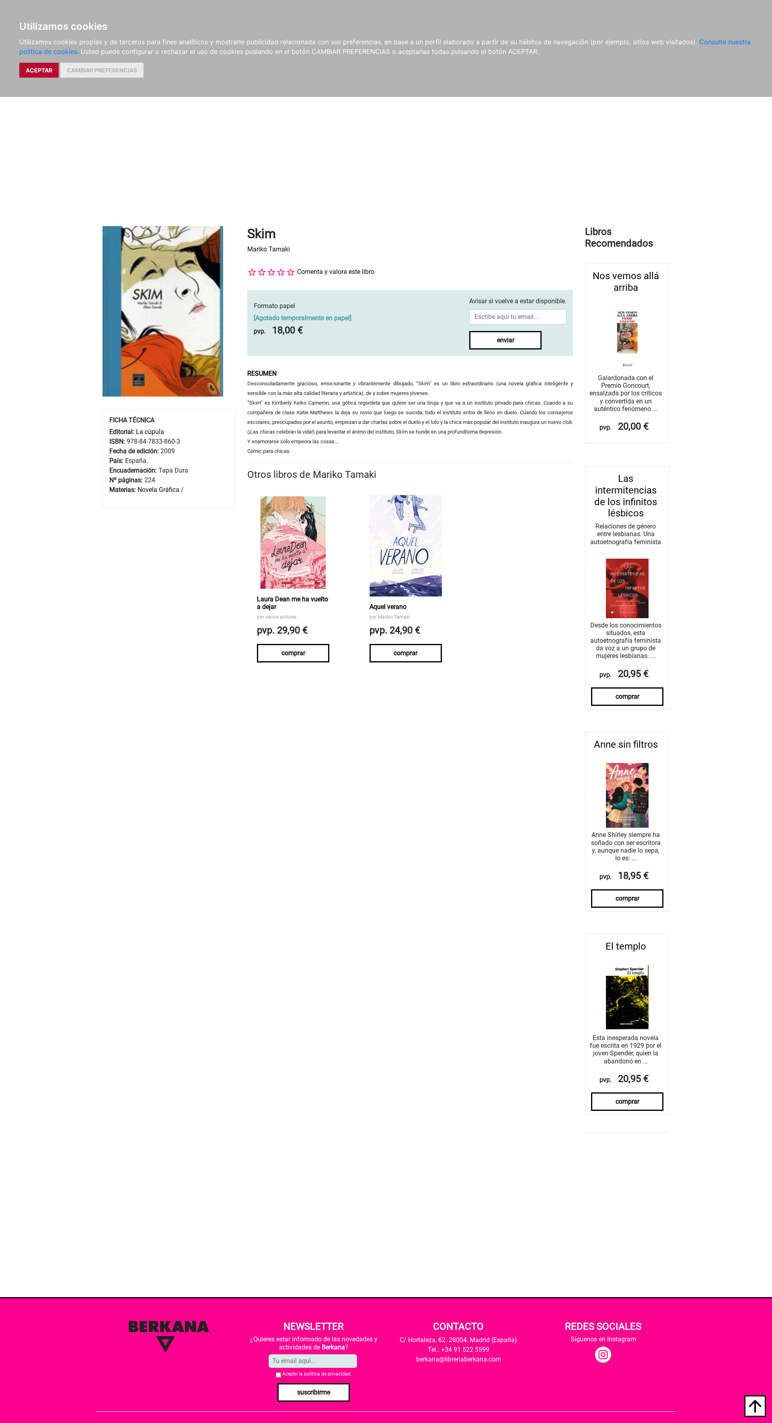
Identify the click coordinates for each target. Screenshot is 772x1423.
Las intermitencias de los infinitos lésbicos (625, 496)
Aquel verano (388, 607)
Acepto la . (317, 1374)
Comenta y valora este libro (335, 272)
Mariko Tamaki (268, 249)
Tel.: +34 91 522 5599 (458, 1349)
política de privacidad (327, 1374)
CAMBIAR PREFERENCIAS (102, 70)
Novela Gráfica (158, 490)
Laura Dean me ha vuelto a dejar (292, 603)
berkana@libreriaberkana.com (458, 1359)
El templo (626, 946)
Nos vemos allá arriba (626, 281)
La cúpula (150, 432)
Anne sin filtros (626, 744)
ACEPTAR (39, 70)
